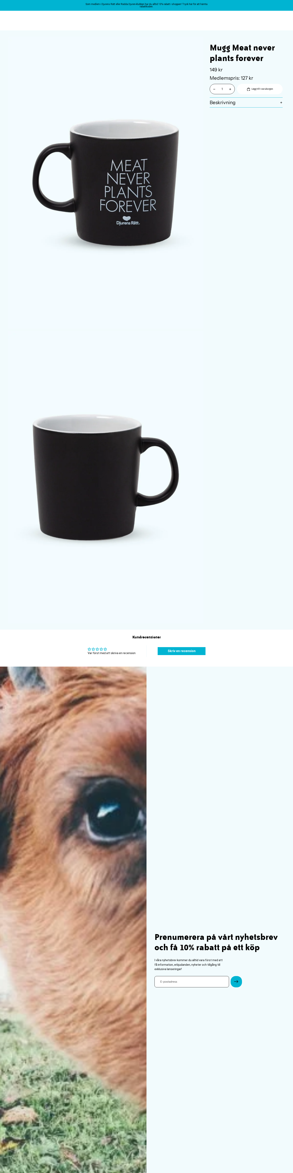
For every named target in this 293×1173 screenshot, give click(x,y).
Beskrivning (223, 102)
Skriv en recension (182, 651)
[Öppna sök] (263, 20)
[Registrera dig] (236, 981)
